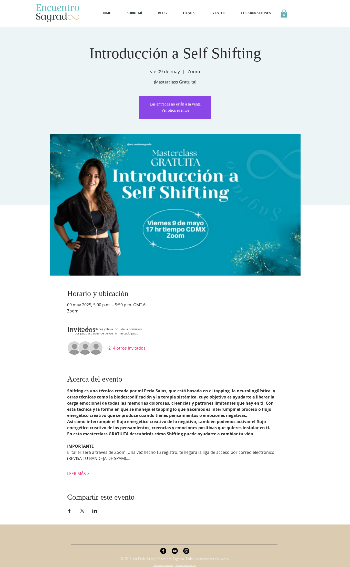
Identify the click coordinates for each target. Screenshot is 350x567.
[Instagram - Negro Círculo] (186, 551)
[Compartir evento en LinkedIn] (94, 511)
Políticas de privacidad (163, 565)
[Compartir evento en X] (82, 511)
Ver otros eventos (175, 110)
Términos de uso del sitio (185, 565)
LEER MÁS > (78, 473)
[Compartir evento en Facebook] (69, 511)
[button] (283, 13)
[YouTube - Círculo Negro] (175, 551)
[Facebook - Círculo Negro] (163, 551)
